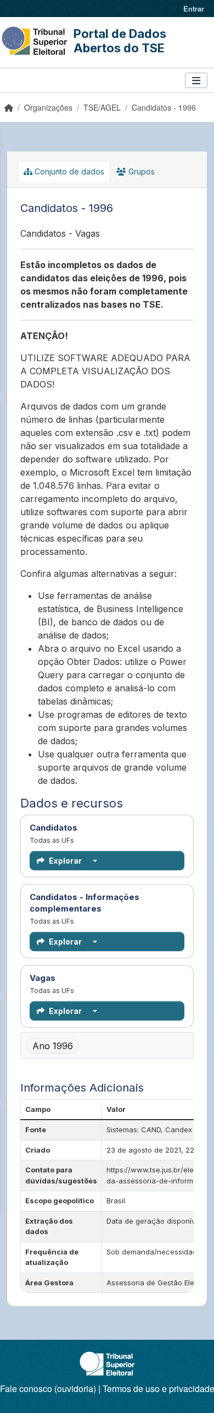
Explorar (65, 860)
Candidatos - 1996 (164, 107)
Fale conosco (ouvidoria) (48, 1388)
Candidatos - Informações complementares (107, 902)
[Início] (8, 107)
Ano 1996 (52, 1045)
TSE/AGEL (102, 107)
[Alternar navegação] (196, 81)
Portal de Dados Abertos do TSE (120, 40)
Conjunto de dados (68, 171)
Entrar (193, 8)
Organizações (48, 107)
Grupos (140, 171)
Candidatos (107, 827)
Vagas (107, 978)
